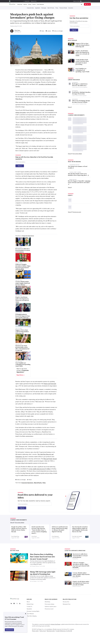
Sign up (88, 4)
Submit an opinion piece (50, 606)
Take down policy (51, 631)
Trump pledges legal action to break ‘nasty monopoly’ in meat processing (82, 62)
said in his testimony (34, 189)
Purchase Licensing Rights (33, 611)
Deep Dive (19, 4)
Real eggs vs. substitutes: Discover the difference (80, 84)
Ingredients (37, 7)
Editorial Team (30, 604)
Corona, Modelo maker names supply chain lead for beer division (81, 574)
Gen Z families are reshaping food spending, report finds (82, 70)
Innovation (70, 7)
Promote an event (76, 212)
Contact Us (29, 606)
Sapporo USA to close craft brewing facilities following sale (82, 45)
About (28, 601)
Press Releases (40, 4)
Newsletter (29, 609)
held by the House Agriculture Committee (41, 77)
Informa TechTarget (55, 624)
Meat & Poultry (51, 7)
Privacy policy (35, 631)
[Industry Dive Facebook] (14, 603)
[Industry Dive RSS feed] (19, 603)
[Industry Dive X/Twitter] (17, 603)
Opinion (25, 4)
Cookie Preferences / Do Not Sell (64, 631)
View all (69, 107)
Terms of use (43, 631)
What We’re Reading (32, 616)
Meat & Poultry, (38, 482)
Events (34, 4)
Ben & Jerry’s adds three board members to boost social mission (80, 555)
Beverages (43, 7)
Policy (57, 7)
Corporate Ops (30, 7)
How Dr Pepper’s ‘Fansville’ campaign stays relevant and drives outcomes (79, 181)
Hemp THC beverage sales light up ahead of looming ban (42, 573)
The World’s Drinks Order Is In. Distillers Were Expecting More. (78, 174)
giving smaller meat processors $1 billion (39, 469)
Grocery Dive (27, 1)
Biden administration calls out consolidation (44, 92)
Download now (9, 629)
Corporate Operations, (27, 482)
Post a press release (77, 153)
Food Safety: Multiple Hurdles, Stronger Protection (81, 93)
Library (29, 4)
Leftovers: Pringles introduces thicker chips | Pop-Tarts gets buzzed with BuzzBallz (81, 565)
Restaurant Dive (33, 1)
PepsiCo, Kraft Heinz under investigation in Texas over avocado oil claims (82, 53)
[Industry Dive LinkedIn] (11, 603)
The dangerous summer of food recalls (77, 167)
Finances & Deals (63, 7)
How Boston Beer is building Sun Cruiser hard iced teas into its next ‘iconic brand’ (42, 556)
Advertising (47, 601)
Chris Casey (17, 30)
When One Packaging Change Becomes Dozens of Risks (81, 101)
